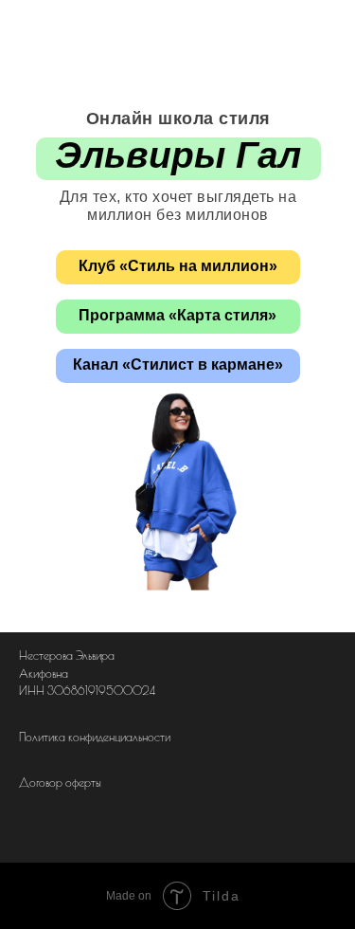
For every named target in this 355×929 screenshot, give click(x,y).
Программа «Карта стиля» (177, 315)
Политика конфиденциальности (94, 736)
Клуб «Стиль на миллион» (178, 266)
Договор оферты (60, 782)
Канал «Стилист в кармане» (178, 364)
